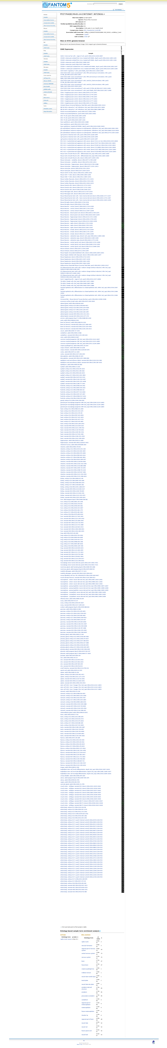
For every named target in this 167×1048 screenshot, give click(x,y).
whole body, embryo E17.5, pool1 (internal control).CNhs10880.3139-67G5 (81, 847)
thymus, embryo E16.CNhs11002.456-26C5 (72, 744)
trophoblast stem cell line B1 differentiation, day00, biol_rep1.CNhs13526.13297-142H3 (85, 769)
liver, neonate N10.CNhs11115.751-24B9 (71, 524)
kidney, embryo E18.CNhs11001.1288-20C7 (72, 487)
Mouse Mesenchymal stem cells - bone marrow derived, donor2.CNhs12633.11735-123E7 (85, 198)
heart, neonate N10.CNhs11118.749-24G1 (72, 430)
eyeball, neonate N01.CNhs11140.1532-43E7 (73, 379)
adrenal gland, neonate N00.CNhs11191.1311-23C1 (74, 314)
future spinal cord (87, 1030)
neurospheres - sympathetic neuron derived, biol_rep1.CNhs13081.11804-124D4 (83, 592)
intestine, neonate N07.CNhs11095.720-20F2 (73, 468)
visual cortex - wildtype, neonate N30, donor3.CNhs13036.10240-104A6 (80, 799)
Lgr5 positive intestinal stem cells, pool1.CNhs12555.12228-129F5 (79, 134)
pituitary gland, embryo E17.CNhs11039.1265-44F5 (74, 647)
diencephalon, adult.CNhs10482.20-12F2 (71, 356)
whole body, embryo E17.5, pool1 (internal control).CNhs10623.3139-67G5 (81, 832)
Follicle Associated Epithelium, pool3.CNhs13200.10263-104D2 (78, 113)
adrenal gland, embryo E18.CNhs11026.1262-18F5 (74, 312)
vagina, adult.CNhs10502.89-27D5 (70, 782)
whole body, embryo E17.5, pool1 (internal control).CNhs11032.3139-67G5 (81, 853)
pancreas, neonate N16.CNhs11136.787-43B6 (73, 628)
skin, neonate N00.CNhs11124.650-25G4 (71, 659)
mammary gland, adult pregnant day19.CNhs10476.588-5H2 (77, 569)
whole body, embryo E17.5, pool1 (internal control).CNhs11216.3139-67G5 (81, 872)
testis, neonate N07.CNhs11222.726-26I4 (72, 729)
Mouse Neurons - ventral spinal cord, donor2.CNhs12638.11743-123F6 (80, 244)
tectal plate (85, 980)
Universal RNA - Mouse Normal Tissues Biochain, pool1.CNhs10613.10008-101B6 (83, 299)
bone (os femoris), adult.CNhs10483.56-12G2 (73, 322)
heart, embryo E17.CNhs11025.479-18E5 (71, 421)
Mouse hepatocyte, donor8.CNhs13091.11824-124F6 (75, 263)
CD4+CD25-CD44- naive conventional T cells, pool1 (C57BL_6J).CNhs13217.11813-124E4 (85, 88)
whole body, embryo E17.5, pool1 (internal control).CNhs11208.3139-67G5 (81, 870)
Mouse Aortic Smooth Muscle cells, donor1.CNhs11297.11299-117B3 (79, 158)
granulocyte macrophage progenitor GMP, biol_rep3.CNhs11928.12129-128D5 (82, 406)
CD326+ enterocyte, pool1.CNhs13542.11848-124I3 (75, 62)
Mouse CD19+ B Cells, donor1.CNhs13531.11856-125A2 (76, 172)
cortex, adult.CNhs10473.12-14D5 (69, 352)
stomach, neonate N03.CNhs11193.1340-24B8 (73, 704)
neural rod (84, 1027)
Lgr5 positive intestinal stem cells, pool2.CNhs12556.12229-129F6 (79, 136)
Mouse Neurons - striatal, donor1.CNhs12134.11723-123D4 (77, 229)
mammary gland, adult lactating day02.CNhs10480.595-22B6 (77, 567)
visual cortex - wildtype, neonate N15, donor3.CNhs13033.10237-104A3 (80, 790)
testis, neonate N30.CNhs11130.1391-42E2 (72, 735)
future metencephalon (88, 1011)
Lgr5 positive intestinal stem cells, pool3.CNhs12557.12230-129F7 (79, 139)
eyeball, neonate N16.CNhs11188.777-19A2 (72, 383)
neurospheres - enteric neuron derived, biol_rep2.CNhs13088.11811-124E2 (81, 581)
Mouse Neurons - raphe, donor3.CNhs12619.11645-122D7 (76, 227)
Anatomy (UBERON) (48, 83)
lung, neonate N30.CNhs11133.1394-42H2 (72, 560)
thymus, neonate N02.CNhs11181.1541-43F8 (73, 750)
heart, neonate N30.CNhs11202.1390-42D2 (72, 438)
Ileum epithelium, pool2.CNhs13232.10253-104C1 (74, 124)
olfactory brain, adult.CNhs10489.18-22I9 (72, 598)
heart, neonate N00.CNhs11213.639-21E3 (72, 425)
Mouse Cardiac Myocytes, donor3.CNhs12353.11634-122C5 (77, 183)
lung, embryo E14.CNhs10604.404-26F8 (71, 537)
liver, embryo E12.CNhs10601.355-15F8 (71, 501)
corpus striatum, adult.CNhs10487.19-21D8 (72, 347)
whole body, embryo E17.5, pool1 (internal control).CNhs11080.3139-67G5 (81, 860)
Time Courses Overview (49, 25)
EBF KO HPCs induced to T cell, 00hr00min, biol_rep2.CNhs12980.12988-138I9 (82, 109)
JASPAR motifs (47, 89)
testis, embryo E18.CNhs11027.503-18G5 (72, 725)
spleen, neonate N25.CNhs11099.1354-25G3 (72, 683)
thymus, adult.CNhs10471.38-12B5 (70, 737)
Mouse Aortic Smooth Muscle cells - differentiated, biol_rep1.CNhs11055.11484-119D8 (84, 153)
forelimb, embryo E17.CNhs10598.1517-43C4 (73, 396)
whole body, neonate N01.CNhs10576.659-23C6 (73, 887)
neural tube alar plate (88, 984)
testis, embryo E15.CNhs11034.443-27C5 (72, 718)
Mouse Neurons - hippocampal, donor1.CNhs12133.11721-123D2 (78, 217)
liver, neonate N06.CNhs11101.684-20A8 (71, 520)
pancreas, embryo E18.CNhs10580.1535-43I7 (73, 619)
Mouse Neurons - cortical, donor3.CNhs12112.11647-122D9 (77, 210)
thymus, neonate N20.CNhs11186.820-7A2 (72, 761)
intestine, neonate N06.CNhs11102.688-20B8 (73, 465)
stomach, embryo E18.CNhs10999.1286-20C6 (73, 702)
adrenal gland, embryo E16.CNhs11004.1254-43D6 (74, 307)
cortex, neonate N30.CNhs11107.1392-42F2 (72, 354)
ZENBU (86, 36)
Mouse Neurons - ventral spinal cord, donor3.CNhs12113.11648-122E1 (80, 246)
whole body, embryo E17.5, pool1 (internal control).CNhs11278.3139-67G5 (81, 877)
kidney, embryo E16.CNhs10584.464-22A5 (72, 482)
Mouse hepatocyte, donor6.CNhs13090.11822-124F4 (75, 261)
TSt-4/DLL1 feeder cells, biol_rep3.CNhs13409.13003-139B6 (77, 285)
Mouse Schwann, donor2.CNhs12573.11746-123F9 (74, 250)
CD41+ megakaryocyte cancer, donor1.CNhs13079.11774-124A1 (78, 92)
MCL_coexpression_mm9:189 (92, 30)
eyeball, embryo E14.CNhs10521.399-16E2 (72, 371)
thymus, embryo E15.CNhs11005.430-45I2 (72, 742)
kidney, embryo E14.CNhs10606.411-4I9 (71, 478)
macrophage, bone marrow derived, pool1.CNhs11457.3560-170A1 (79, 562)
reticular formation (87, 945)
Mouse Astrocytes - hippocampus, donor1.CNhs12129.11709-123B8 (79, 164)
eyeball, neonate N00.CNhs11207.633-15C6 (72, 377)
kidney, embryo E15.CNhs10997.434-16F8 (72, 480)
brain (83, 961)
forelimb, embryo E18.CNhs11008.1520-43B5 (73, 398)
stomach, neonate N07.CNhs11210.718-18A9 (73, 706)
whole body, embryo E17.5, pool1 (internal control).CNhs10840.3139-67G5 (81, 843)
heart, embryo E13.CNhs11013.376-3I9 (71, 413)
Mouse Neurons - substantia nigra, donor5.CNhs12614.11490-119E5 (79, 238)
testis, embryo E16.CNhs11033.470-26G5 (72, 721)
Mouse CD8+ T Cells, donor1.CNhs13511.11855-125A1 (75, 177)
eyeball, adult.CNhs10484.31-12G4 (70, 366)
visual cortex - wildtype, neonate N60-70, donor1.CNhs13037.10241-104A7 (81, 801)
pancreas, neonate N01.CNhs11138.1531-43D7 (73, 624)
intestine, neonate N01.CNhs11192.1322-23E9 (73, 463)
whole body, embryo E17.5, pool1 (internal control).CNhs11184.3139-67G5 (81, 868)
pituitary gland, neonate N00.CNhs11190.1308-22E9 (75, 649)
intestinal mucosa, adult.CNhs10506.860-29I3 (73, 444)
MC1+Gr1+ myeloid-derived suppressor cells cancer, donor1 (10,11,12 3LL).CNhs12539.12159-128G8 (89, 141)
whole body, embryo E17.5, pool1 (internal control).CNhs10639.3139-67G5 (81, 834)
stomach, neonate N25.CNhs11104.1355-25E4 (73, 708)
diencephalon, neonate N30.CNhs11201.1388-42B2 (74, 358)
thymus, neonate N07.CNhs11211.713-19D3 (72, 756)
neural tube (85, 1023)
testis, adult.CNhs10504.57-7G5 (69, 714)
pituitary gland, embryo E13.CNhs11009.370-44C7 (74, 638)
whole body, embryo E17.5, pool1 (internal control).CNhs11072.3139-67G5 (81, 858)
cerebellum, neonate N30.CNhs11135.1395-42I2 (74, 335)
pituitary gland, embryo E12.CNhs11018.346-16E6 (74, 636)
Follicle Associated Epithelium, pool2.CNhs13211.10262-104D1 (78, 111)
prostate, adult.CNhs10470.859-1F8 (70, 655)
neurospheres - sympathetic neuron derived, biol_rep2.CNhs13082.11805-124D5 (83, 594)
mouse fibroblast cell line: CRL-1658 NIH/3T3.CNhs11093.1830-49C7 (79, 575)
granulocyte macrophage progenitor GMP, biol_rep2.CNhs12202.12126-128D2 (82, 404)
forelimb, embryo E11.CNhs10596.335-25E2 (72, 385)
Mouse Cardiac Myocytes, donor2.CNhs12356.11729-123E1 (77, 181)
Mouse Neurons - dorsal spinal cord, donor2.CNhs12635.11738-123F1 (79, 212)
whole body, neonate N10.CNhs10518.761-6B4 (73, 891)
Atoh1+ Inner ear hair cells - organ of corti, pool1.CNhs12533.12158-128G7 (81, 56)
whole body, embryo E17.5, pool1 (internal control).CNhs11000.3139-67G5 (81, 849)
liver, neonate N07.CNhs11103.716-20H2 (72, 522)
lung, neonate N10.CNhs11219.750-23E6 (71, 554)
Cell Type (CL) (47, 78)
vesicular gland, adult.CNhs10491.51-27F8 (72, 784)
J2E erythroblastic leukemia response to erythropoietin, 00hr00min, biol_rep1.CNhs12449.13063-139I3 (89, 128)
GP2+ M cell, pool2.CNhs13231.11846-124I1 (72, 118)
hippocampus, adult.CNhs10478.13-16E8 (71, 440)
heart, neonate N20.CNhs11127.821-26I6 (71, 434)
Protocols (46, 100)
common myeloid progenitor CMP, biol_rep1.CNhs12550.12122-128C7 (80, 339)
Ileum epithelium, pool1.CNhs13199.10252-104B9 (74, 122)
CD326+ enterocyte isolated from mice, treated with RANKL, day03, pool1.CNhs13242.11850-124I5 (88, 58)
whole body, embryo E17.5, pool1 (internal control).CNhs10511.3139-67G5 (81, 824)
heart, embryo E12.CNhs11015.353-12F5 (71, 411)
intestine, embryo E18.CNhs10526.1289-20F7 (73, 459)
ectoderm (84, 992)
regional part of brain (88, 1019)
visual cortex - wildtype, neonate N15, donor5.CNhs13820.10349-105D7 (80, 792)
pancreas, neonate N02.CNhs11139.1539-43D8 (73, 626)
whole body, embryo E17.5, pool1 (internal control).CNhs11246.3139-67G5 (81, 875)
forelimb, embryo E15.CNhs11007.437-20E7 (72, 394)
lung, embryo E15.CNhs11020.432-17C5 (71, 539)
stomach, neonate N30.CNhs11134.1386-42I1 (73, 710)
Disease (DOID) (47, 80)
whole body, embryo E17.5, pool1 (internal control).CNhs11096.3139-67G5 (81, 862)
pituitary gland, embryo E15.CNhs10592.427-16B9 (74, 643)
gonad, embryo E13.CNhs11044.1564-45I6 (72, 400)
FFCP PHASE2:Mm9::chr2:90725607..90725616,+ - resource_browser (56, 4)
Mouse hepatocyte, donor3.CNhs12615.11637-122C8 (75, 259)
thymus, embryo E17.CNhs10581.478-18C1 (72, 746)
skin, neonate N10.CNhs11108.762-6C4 (71, 666)
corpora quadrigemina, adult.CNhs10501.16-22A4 (74, 345)
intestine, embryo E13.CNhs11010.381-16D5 (73, 451)
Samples (46, 17)
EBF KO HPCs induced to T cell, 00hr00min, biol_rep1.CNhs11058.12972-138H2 (82, 107)
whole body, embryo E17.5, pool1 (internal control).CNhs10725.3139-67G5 (81, 839)
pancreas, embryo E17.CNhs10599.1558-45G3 (73, 617)
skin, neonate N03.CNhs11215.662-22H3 (71, 662)
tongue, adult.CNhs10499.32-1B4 (69, 767)
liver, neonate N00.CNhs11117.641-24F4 (71, 516)
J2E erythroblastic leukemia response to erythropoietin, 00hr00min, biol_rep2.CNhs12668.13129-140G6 (89, 130)
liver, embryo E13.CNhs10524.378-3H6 (71, 503)
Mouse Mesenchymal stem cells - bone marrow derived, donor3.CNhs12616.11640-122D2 (85, 200)
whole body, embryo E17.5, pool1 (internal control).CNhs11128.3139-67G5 (81, 866)
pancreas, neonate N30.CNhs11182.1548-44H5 (73, 632)
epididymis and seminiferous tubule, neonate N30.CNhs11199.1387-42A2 (81, 362)
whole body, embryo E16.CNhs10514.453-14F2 (73, 818)
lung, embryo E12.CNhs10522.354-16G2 (71, 535)
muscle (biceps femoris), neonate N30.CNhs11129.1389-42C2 (77, 577)
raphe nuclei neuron (66, 939)
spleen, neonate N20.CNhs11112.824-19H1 (72, 680)
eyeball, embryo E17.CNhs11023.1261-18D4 (72, 375)
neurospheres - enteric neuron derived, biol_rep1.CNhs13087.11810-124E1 (81, 579)
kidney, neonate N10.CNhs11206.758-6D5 (72, 491)
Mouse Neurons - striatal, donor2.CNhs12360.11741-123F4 (76, 231)
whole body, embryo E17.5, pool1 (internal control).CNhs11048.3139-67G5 (81, 855)
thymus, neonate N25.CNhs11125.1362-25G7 (73, 763)
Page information (48, 111)
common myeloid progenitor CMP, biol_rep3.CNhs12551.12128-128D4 (80, 343)
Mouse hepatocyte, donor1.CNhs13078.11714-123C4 (75, 257)
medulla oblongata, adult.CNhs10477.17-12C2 (73, 571)
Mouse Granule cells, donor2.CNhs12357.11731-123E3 (75, 187)
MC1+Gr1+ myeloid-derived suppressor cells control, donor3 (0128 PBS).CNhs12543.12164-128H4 (88, 151)
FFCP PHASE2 (118, 9)
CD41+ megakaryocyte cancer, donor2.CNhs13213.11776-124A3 (78, 94)
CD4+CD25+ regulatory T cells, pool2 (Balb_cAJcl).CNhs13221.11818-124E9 (81, 70)
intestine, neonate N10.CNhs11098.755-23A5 (73, 470)
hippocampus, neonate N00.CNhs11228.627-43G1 (74, 442)
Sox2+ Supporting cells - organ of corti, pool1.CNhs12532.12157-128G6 (80, 279)
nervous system (86, 957)
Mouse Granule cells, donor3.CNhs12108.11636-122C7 (75, 189)
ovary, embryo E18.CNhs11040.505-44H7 (72, 602)
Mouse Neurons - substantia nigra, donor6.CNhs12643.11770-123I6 (79, 240)
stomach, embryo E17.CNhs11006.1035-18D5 (73, 699)
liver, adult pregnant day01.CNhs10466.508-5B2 (74, 499)
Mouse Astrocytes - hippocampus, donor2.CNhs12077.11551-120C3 (79, 166)
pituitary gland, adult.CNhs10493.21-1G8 (72, 634)
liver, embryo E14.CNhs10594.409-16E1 (71, 505)
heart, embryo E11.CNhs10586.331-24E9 (71, 409)
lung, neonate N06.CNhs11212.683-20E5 (71, 550)
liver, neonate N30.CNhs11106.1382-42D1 (72, 531)
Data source (47, 97)
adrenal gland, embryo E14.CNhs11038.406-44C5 (74, 305)
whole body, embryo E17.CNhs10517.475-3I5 (73, 881)
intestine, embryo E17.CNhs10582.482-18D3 (73, 457)
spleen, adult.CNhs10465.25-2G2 (69, 672)
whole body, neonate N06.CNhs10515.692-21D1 (74, 889)
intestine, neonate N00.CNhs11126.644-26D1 (73, 461)
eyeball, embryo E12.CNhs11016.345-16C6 (72, 368)
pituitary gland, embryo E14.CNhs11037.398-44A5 (74, 640)
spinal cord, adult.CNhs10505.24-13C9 (71, 670)
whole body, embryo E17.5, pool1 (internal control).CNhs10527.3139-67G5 (81, 826)
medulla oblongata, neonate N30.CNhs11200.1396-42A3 (76, 573)
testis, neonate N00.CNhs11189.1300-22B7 (72, 727)
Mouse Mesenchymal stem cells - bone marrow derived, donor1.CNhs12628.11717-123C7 (85, 196)
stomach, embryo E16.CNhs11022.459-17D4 (72, 697)
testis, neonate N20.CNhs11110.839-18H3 (72, 733)
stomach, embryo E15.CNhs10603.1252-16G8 (73, 695)
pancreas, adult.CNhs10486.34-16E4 (70, 609)
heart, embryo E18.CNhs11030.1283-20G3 (72, 423)
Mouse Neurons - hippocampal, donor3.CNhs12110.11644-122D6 (78, 221)
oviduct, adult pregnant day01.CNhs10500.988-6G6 (74, 607)
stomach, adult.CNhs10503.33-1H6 (70, 691)
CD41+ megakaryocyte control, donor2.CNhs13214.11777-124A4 (78, 101)
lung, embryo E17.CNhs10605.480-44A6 (71, 543)
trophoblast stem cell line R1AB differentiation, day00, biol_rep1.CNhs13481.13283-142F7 (85, 771)
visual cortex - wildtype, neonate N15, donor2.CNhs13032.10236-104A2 (80, 788)
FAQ (84, 1040)
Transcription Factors (49, 20)
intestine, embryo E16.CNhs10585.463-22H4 (73, 455)
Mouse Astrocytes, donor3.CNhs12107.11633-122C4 (75, 170)
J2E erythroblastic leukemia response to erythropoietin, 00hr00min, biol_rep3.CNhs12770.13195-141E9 (89, 132)
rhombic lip (85, 1015)
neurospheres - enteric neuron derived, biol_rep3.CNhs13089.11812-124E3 (81, 584)
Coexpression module (49, 22)
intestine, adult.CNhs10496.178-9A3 (70, 446)
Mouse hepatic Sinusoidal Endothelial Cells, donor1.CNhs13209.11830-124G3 (82, 252)
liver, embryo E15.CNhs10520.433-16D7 (71, 508)
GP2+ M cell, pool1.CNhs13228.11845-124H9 (73, 115)
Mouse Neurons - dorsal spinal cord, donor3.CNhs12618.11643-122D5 (80, 214)
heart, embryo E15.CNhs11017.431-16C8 (71, 417)
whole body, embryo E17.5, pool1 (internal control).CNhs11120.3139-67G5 (81, 864)
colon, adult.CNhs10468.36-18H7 (69, 337)
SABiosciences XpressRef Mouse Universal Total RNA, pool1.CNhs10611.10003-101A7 (84, 265)
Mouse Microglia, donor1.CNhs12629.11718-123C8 (74, 202)
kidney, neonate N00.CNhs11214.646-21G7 (72, 489)
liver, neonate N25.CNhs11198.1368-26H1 (72, 529)
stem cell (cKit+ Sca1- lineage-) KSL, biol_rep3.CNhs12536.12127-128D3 (81, 689)
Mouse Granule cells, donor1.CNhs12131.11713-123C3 (75, 185)
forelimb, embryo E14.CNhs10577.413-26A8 (72, 392)
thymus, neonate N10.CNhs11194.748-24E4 (72, 759)
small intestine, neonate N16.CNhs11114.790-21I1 (74, 668)
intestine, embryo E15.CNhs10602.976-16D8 (73, 453)
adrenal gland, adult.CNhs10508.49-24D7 (72, 303)
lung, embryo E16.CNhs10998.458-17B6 (71, 541)
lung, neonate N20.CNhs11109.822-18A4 (71, 556)
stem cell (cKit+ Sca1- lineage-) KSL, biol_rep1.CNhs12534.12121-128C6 (80, 685)
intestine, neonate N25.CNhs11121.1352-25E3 (73, 474)
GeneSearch (90, 4)
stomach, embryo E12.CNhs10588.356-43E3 (72, 693)
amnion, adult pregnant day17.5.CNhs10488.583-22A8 (75, 318)
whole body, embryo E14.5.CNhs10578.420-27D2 (74, 813)
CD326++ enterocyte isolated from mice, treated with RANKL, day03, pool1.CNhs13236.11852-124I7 (88, 66)
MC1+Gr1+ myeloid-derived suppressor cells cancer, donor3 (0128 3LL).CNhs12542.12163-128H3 (88, 145)
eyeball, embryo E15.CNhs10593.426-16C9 (72, 373)
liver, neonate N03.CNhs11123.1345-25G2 (72, 518)
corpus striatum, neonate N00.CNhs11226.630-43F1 (75, 349)
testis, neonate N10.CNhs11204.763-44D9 (72, 731)
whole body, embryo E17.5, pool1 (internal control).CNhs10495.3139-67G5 (81, 822)
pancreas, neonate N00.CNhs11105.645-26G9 (73, 621)
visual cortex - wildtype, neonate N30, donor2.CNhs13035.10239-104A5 (80, 796)
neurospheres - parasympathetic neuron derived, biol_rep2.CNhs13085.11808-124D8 (84, 588)
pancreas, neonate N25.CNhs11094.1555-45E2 (73, 630)
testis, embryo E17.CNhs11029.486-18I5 (71, 723)
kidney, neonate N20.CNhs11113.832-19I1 (72, 493)
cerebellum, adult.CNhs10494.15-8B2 (70, 333)
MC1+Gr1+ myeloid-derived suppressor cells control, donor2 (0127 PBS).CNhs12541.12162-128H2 (88, 149)
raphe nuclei (85, 941)
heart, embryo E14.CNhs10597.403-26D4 (72, 415)
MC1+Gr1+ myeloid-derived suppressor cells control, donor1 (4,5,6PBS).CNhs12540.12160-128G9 (88, 147)
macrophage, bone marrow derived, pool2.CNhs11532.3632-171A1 (79, 564)
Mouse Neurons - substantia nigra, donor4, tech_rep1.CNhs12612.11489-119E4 (82, 236)
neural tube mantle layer (89, 976)
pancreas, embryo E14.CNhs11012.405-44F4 (72, 611)
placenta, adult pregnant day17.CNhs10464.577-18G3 (75, 653)
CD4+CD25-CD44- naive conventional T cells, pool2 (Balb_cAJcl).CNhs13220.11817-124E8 (85, 90)
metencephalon (86, 1007)
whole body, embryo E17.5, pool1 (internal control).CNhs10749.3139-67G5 (81, 841)
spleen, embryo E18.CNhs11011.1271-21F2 (72, 676)
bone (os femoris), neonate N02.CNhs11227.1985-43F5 (75, 324)
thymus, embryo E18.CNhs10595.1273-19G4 (73, 748)
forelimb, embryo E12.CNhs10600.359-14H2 (72, 387)
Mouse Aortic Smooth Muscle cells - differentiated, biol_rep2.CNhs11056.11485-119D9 (84, 155)
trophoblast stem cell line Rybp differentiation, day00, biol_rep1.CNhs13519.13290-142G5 (85, 773)
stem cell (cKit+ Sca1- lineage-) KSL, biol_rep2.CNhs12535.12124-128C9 (80, 687)
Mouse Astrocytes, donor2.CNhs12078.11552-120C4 (75, 168)
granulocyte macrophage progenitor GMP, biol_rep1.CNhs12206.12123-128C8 (82, 402)
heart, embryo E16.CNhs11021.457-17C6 (71, 419)
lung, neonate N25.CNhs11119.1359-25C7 (72, 558)
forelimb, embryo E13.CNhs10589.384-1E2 (72, 389)
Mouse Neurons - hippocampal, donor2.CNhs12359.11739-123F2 (78, 219)
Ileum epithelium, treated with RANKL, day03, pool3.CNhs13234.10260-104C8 (82, 126)
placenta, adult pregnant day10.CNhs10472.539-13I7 (75, 651)
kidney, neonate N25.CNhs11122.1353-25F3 (72, 495)
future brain (85, 965)
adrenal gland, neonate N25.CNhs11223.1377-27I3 (74, 316)
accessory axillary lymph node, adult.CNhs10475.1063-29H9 (77, 301)
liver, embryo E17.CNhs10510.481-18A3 (71, 512)
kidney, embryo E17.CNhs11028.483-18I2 (72, 484)
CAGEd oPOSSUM (48, 92)
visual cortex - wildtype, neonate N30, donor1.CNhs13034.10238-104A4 (80, 794)
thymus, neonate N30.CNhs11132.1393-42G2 (73, 765)
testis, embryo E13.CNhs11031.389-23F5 (71, 716)
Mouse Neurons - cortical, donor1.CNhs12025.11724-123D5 (77, 206)
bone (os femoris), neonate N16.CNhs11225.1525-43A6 (76, 326)
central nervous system (88, 953)
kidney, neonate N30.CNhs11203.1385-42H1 (73, 497)
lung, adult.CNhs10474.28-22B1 (69, 533)
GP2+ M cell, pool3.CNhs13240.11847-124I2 (72, 120)
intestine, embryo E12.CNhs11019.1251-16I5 (73, 449)
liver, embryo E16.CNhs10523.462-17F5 (71, 510)
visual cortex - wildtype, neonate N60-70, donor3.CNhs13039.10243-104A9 (81, 805)
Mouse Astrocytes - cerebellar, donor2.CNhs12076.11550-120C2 (78, 162)
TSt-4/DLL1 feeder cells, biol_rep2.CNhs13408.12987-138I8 (77, 283)
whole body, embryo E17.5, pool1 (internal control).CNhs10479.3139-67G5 (81, 820)
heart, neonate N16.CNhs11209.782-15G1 (72, 432)
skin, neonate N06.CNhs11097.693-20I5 (71, 664)
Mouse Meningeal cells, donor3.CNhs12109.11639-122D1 (76, 193)
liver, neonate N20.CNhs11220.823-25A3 (71, 527)
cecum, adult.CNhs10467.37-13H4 (70, 330)
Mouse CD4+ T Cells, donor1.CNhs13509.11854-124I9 (75, 174)
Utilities (45, 103)
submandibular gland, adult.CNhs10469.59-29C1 (74, 712)
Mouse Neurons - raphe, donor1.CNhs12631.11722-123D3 (76, 223)
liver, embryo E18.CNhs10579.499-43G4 (71, 514)
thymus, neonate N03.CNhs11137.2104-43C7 (73, 752)
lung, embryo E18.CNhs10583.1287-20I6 (71, 546)
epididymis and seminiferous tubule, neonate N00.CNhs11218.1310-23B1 (81, 360)
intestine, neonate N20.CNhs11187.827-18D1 (73, 472)
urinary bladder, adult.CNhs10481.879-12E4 (72, 775)
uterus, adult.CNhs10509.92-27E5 (69, 780)
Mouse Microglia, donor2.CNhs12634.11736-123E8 (74, 204)
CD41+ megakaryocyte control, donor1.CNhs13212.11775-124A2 (78, 99)
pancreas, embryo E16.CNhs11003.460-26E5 (73, 615)
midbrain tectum (86, 972)
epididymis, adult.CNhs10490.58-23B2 (71, 364)
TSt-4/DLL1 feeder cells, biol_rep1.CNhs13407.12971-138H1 (77, 281)
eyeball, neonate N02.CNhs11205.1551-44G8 (73, 381)
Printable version (48, 108)
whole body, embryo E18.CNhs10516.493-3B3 (73, 883)
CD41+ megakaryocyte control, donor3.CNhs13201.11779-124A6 (78, 103)
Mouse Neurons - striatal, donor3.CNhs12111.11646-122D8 (77, 234)
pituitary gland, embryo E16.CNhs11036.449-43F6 (74, 645)
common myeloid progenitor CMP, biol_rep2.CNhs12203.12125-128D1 (80, 341)
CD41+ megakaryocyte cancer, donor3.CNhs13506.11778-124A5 (78, 96)
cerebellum (85, 999)
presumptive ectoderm (88, 996)
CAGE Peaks (46, 47)
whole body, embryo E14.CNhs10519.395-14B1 (73, 815)
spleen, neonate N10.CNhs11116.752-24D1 (72, 678)
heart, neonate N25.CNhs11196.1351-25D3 (72, 436)
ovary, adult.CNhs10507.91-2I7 (69, 600)
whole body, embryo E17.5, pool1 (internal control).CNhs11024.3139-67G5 (81, 851)
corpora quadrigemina (88, 969)
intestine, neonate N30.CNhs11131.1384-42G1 (73, 476)
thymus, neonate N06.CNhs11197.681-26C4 (72, 754)
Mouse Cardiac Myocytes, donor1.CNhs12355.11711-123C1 (77, 179)
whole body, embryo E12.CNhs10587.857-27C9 (73, 809)
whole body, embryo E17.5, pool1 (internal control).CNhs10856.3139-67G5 (81, 845)
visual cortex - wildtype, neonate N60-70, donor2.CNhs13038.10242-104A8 (81, 803)
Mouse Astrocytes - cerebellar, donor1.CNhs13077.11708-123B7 (78, 160)
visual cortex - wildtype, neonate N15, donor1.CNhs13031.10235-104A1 (80, 786)
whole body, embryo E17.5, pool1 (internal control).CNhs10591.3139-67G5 (81, 828)
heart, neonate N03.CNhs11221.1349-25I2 (72, 427)
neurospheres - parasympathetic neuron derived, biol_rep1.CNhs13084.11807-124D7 (84, 586)
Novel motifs (47, 86)
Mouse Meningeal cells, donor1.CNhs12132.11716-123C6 (76, 191)
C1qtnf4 (86, 34)
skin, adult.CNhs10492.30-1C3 (68, 657)
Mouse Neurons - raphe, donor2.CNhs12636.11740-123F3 (76, 225)
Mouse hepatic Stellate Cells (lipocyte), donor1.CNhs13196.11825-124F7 (80, 255)
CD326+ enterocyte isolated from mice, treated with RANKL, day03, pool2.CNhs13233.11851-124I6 (88, 60)
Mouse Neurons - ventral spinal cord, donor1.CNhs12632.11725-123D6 (80, 242)
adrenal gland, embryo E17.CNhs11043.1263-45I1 (74, 309)
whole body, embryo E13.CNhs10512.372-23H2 (73, 811)
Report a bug (79, 1044)
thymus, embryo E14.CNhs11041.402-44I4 (72, 740)
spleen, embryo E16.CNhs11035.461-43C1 (72, 674)
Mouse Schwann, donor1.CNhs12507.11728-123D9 (74, 248)
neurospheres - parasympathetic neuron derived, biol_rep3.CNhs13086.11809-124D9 (84, 590)
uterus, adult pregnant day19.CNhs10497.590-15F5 (74, 777)
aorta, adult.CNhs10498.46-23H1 (69, 320)
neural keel (85, 1034)
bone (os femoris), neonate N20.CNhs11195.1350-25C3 (76, 328)
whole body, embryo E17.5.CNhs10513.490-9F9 (73, 879)
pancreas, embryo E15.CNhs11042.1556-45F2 (73, 613)
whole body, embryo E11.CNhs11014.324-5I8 (73, 807)
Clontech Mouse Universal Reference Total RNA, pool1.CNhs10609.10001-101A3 (82, 105)
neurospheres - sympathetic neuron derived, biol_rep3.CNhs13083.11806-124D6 (83, 596)
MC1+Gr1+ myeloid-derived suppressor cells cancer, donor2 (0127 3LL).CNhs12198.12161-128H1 (88, 143)
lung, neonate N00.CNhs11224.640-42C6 (71, 548)
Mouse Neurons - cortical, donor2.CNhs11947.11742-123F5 (77, 208)
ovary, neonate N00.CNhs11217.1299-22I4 (72, 605)
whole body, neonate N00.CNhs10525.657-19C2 (73, 885)
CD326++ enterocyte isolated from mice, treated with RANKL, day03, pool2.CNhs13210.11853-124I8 (88, 68)
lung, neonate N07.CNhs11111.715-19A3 (71, 552)
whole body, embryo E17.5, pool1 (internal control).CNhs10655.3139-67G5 (81, 837)
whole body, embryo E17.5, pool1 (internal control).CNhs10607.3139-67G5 (81, 830)
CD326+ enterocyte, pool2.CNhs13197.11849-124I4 (75, 64)
